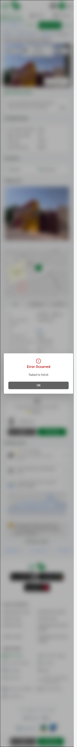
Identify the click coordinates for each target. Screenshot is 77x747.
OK (39, 385)
